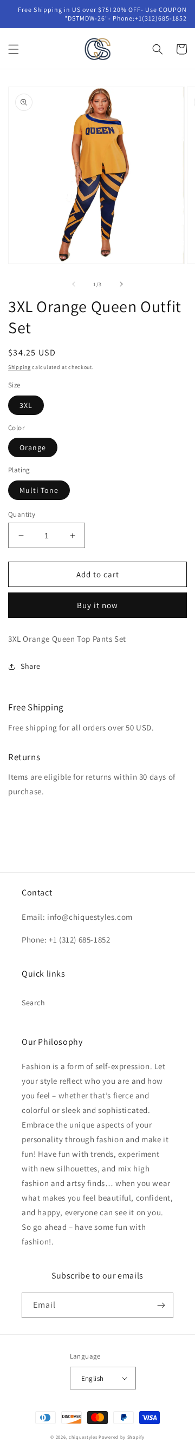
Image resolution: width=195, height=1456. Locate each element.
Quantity (21, 514)
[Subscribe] (161, 1305)
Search (34, 1002)
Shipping (19, 367)
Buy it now (97, 605)
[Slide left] (74, 284)
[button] (13, 49)
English (92, 1378)
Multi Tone (39, 490)
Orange (33, 447)
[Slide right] (121, 284)
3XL (26, 405)
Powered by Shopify (122, 1437)
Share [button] (31, 666)
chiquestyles (83, 1437)
